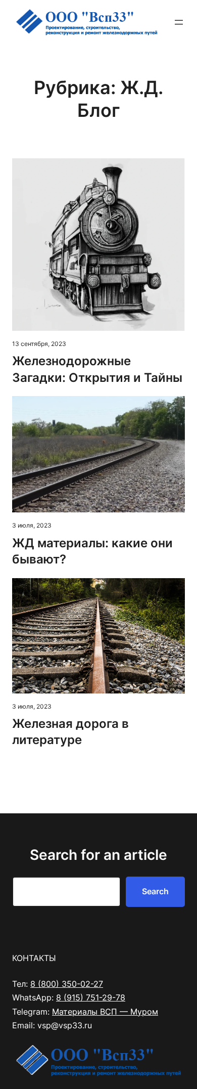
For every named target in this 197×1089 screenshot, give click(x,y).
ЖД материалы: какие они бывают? (92, 551)
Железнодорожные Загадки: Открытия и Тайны (97, 369)
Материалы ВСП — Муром (105, 1012)
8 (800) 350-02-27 (66, 984)
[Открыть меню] (179, 22)
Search (155, 891)
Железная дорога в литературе (70, 731)
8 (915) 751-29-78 (90, 997)
